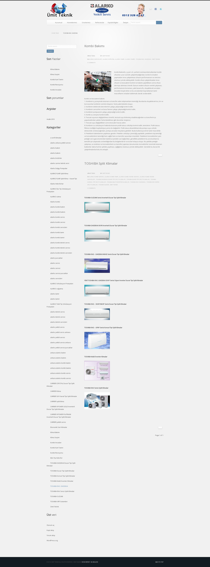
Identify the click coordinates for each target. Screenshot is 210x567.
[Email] (150, 9)
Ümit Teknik (156, 59)
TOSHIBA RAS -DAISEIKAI (143, 59)
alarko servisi (55, 268)
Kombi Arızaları (55, 90)
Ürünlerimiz (85, 22)
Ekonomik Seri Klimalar (58, 427)
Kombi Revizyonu (56, 85)
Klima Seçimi (54, 74)
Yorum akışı (51, 535)
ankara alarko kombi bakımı (60, 368)
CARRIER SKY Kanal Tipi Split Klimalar (63, 396)
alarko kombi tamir (111, 176)
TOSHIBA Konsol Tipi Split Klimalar (62, 476)
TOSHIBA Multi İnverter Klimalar (118, 182)
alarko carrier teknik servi (59, 163)
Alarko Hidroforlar (57, 184)
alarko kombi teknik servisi (129, 176)
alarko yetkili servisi (57, 337)
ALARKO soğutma (108, 59)
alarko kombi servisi (96, 176)
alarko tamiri (130, 59)
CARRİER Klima (55, 391)
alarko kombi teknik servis (60, 243)
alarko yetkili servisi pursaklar (61, 348)
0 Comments (91, 62)
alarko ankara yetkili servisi (60, 143)
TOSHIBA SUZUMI (104, 184)
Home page (55, 33)
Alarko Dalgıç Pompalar (58, 168)
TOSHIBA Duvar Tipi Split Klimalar (138, 179)
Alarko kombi (55, 202)
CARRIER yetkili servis (58, 422)
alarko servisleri (95, 59)
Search (159, 22)
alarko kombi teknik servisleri (61, 253)
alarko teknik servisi (57, 317)
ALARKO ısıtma (55, 197)
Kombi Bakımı (94, 46)
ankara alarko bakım (58, 353)
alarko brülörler (56, 158)
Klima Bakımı (55, 69)
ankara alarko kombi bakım (60, 363)
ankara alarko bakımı (58, 358)
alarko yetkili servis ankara (60, 332)
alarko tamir (119, 59)
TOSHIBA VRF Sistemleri (58, 501)
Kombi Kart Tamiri (56, 79)
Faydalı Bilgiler (112, 22)
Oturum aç (50, 525)
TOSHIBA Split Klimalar (101, 163)
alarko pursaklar (56, 258)
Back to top (159, 562)
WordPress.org (52, 540)
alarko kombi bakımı (57, 212)
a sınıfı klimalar (55, 138)
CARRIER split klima (57, 401)
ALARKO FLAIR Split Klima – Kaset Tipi (63, 179)
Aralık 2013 (51, 119)
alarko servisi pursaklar (59, 273)
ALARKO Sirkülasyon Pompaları (61, 283)
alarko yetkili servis (57, 327)
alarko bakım (55, 148)
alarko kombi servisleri (58, 227)
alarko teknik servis (57, 312)
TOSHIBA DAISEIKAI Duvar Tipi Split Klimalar (110, 179)
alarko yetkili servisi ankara (60, 342)
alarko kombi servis (57, 217)
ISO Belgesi (94, 562)
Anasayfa (50, 22)
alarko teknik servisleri (58, 322)
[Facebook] (155, 9)
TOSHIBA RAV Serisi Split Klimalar (62, 491)
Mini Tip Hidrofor (56, 458)
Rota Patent (86, 562)
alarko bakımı (55, 153)
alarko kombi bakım (57, 207)
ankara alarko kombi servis (60, 373)
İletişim (125, 22)
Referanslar (99, 22)
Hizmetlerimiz (71, 22)
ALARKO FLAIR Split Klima (59, 173)
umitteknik (106, 55)
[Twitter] (161, 9)
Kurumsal (57, 22)
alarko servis (55, 263)
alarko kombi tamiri (57, 237)
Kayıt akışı (50, 530)
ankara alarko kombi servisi (60, 378)
